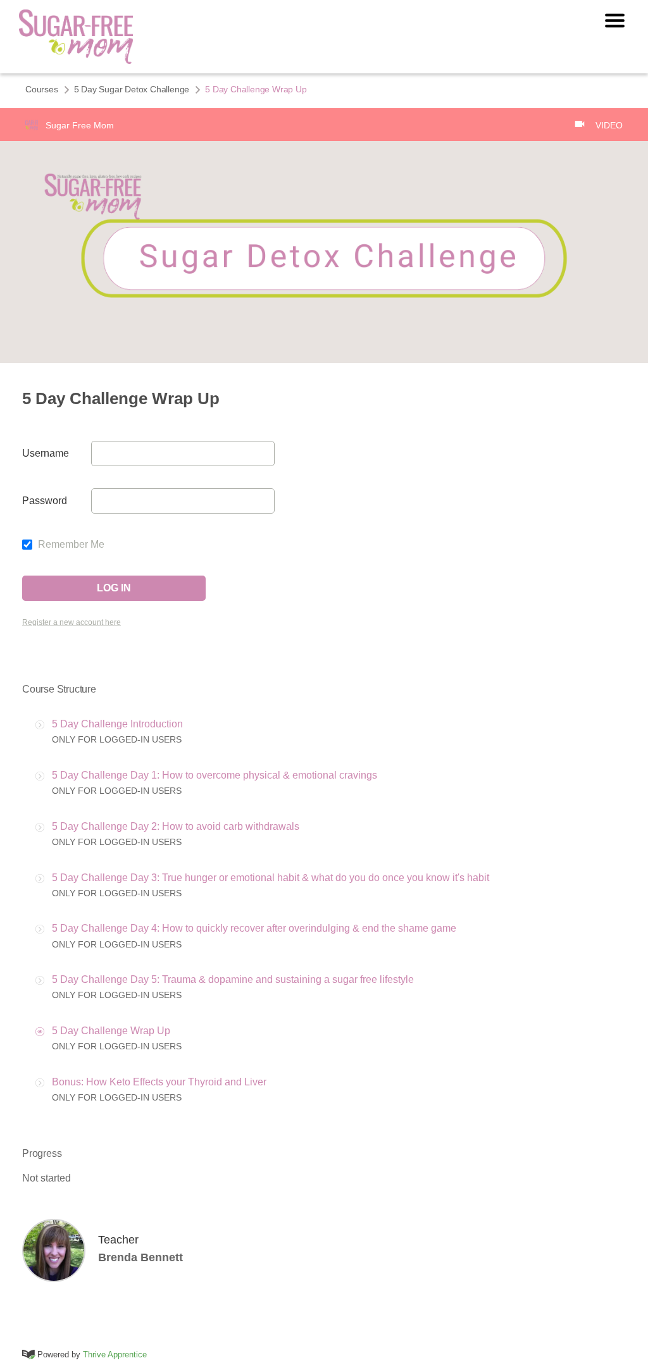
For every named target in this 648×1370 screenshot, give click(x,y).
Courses (41, 89)
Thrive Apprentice (115, 1354)
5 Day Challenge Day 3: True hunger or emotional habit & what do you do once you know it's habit (270, 877)
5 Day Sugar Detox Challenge (132, 89)
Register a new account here (71, 622)
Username (45, 453)
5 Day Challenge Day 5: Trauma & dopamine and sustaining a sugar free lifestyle (233, 979)
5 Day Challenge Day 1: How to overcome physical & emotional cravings (214, 775)
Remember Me (69, 544)
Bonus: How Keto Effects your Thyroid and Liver (159, 1082)
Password (44, 500)
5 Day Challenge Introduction (117, 724)
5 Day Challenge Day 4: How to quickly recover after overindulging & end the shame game (254, 928)
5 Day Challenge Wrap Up (111, 1030)
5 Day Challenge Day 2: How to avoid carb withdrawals (175, 826)
